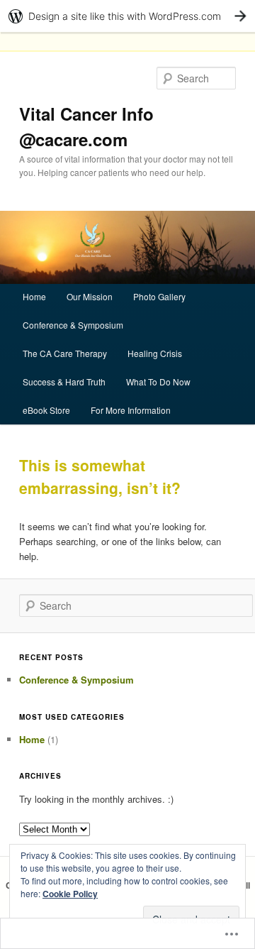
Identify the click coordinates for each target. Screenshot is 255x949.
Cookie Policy (70, 893)
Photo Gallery (159, 296)
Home (34, 296)
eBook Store (46, 410)
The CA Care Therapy (65, 353)
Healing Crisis (155, 353)
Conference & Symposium (73, 325)
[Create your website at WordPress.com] (127, 16)
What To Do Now (158, 381)
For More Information (131, 410)
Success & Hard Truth (64, 381)
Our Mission (90, 296)
